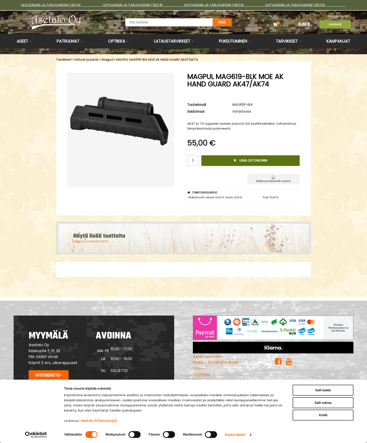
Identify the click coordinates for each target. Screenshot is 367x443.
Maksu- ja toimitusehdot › (217, 362)
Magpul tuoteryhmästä (90, 241)
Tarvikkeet (287, 41)
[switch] (134, 434)
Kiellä (323, 415)
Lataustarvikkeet (172, 41)
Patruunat (68, 41)
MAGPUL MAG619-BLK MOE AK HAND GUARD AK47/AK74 (157, 59)
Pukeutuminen (233, 41)
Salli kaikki (323, 390)
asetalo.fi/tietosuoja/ (99, 420)
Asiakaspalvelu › (208, 356)
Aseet (22, 41)
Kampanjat (338, 41)
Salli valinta (323, 402)
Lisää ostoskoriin (253, 160)
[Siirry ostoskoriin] (281, 24)
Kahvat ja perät (87, 59)
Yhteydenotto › (48, 375)
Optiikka (116, 41)
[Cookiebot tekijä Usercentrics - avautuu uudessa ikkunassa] (36, 435)
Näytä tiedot (235, 434)
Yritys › (199, 368)
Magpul (107, 59)
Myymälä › (202, 374)
